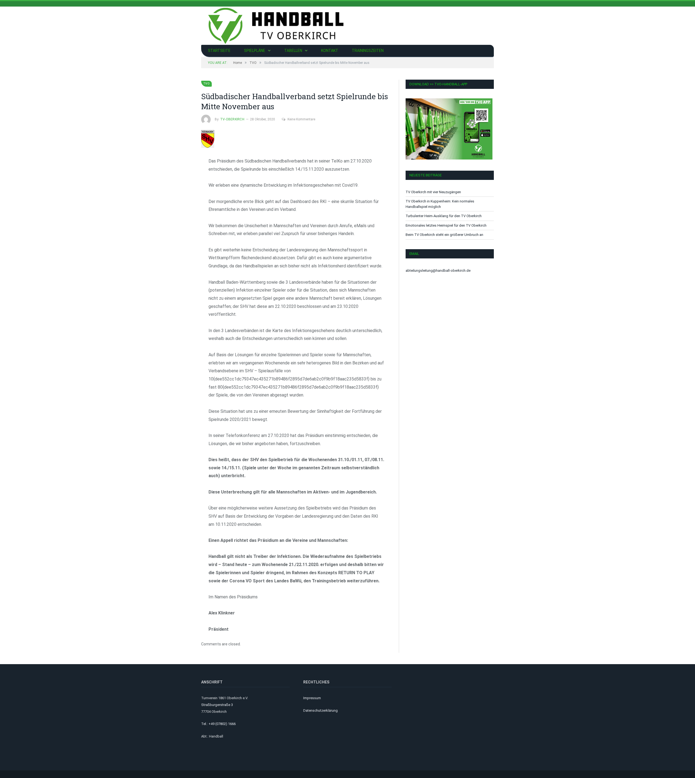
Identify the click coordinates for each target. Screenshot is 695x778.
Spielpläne (254, 50)
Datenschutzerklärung (320, 710)
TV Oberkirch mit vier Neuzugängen (433, 192)
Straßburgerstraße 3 (217, 705)
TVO (206, 83)
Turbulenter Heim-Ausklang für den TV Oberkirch (444, 216)
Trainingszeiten (368, 50)
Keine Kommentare (301, 119)
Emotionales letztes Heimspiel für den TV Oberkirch (446, 225)
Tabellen (293, 50)
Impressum (312, 698)
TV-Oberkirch (232, 119)
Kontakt (329, 50)
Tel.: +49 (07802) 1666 (218, 724)
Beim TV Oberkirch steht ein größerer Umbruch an (444, 235)
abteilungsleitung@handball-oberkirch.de (438, 270)
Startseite (219, 50)
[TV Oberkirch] (275, 25)
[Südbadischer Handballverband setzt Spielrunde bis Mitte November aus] (296, 139)
